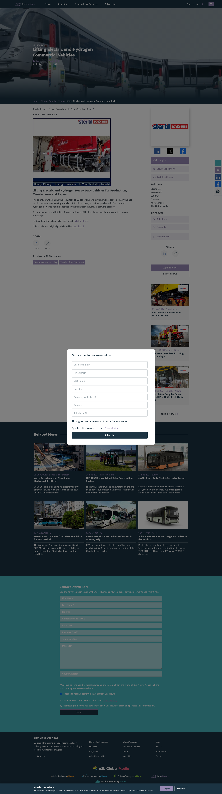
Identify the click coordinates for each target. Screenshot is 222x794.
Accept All (166, 788)
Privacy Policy (111, 428)
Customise (181, 788)
